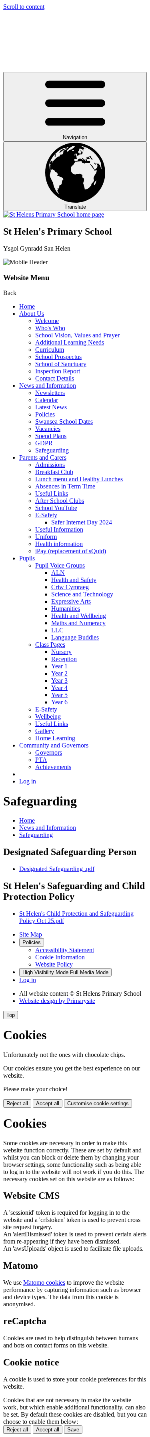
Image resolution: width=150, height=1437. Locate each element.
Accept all (47, 1103)
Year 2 (59, 673)
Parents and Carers (42, 457)
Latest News (51, 407)
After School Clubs (59, 500)
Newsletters (50, 392)
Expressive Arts (71, 601)
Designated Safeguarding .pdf (56, 868)
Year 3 (59, 680)
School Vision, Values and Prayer (77, 335)
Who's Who (50, 328)
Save (73, 1430)
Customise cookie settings (98, 1103)
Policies (45, 414)
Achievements (53, 766)
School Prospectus (58, 356)
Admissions (50, 464)
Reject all (17, 1103)
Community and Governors (53, 745)
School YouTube (56, 507)
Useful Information (59, 529)
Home (27, 306)
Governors (48, 752)
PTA (41, 759)
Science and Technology (82, 594)
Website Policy (54, 964)
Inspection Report (57, 371)
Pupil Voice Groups (60, 565)
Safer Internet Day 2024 (81, 522)
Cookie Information (60, 957)
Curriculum (49, 349)
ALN (58, 572)
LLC (57, 630)
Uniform (46, 536)
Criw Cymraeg (70, 587)
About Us (31, 313)
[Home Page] (53, 214)
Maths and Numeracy (78, 623)
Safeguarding (52, 450)
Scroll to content (23, 6)
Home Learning (55, 738)
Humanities (65, 608)
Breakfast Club (54, 471)
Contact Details (54, 378)
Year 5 (59, 695)
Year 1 (59, 666)
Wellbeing (48, 716)
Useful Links (51, 493)
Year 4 (59, 687)
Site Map (30, 934)
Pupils (27, 558)
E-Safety (46, 515)
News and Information (47, 385)
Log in (27, 781)
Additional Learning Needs (69, 342)
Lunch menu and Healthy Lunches (79, 479)
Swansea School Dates (64, 421)
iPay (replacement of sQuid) (70, 551)
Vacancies (47, 428)
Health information (59, 543)
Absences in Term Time (65, 486)
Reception (64, 659)
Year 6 (59, 702)
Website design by (57, 1000)
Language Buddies (75, 637)
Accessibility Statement (64, 950)
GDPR (44, 443)
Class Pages (50, 644)
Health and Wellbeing (78, 615)
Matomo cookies (44, 1282)
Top (10, 1015)
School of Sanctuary (60, 364)
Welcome (47, 320)
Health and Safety (73, 579)
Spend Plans (50, 435)
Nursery (61, 651)
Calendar (46, 400)
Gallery (44, 730)
